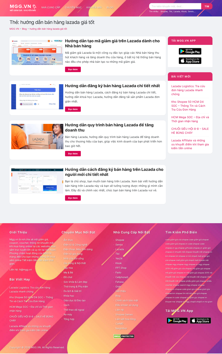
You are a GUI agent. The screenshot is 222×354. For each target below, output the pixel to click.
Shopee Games (124, 314)
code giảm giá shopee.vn (176, 244)
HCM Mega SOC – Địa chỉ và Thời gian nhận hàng (31, 308)
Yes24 (119, 258)
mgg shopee (178, 264)
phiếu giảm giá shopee (196, 281)
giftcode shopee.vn (193, 248)
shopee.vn (169, 289)
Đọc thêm (73, 69)
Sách (66, 305)
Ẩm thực (68, 239)
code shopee (193, 244)
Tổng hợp (69, 319)
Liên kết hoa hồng (126, 319)
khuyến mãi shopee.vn (202, 252)
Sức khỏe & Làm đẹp (75, 281)
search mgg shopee (188, 285)
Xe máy (68, 314)
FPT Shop (121, 267)
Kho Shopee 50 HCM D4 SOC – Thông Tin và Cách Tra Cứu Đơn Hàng (188, 105)
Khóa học (69, 295)
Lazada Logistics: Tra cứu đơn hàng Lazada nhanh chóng (188, 90)
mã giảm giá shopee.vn (175, 273)
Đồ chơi (68, 277)
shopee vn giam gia (188, 297)
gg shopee (180, 248)
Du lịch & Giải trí (72, 291)
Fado (118, 272)
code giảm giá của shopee (177, 240)
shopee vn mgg (183, 302)
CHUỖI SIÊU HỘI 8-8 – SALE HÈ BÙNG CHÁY (31, 318)
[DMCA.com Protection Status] (123, 336)
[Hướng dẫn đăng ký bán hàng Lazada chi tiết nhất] (37, 96)
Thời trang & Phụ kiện (76, 286)
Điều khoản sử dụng (127, 305)
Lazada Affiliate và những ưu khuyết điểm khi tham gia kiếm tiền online (190, 144)
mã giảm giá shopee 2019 (197, 273)
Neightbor (121, 328)
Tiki (170, 11)
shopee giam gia (202, 289)
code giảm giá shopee (199, 240)
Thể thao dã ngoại (74, 309)
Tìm (207, 6)
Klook (184, 11)
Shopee (164, 11)
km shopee (170, 256)
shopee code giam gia (185, 289)
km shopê (193, 256)
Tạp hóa (68, 267)
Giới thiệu (121, 291)
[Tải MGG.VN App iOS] (190, 60)
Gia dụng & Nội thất (75, 263)
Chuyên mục (73, 7)
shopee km (170, 293)
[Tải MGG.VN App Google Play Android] (190, 51)
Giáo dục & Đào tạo (75, 300)
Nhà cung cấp (50, 7)
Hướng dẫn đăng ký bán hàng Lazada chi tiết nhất (112, 85)
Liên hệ (120, 309)
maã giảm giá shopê (185, 260)
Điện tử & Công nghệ (75, 244)
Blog (110, 7)
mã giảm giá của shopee (181, 269)
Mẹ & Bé (68, 272)
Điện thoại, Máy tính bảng (78, 249)
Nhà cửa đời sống (74, 258)
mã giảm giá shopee (201, 269)
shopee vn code (172, 297)
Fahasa (120, 281)
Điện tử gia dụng (73, 253)
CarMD (119, 323)
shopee (201, 285)
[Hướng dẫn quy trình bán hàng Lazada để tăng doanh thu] (37, 136)
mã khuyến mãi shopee (197, 277)
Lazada (177, 11)
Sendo (191, 11)
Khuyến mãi (94, 7)
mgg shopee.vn (191, 264)
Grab (118, 286)
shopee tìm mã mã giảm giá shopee (191, 293)
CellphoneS (122, 277)
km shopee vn (182, 256)
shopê (193, 302)
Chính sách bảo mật (127, 300)
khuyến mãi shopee (183, 252)
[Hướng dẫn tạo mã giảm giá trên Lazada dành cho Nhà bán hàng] (37, 52)
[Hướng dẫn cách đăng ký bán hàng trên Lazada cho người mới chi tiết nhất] (37, 180)
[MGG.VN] (24, 7)
